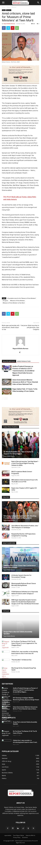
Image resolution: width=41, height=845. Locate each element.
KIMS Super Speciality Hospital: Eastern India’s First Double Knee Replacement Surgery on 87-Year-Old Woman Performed (25, 601)
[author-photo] (20, 346)
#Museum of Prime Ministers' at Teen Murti (14, 303)
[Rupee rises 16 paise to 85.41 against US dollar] (6, 490)
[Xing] (20, 352)
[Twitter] (8, 28)
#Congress (5, 300)
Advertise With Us (30, 835)
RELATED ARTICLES (9, 361)
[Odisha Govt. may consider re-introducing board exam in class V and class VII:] (6, 653)
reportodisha (7, 835)
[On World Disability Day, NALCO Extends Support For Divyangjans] (20, 444)
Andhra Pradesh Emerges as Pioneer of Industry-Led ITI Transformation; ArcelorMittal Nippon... (25, 690)
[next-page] (6, 398)
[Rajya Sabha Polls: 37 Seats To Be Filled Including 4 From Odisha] (6, 391)
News (8, 7)
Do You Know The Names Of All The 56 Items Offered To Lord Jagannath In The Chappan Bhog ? (24, 643)
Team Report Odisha (18, 835)
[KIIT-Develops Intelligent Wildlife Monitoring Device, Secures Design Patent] (6, 703)
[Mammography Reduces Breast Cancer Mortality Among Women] (6, 585)
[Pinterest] (12, 28)
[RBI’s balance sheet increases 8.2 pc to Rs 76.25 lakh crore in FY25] (6, 482)
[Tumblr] (28, 828)
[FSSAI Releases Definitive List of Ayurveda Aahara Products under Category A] (6, 593)
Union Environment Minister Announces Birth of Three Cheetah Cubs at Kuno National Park (25, 382)
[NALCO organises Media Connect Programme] (6, 473)
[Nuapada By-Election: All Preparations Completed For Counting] (6, 536)
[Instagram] (13, 828)
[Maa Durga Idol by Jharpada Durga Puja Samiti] (6, 673)
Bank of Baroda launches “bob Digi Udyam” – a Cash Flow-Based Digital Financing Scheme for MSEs (25, 463)
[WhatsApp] (17, 28)
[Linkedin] (18, 828)
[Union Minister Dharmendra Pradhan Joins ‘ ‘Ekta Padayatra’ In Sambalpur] (6, 527)
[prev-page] (3, 398)
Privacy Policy (16, 837)
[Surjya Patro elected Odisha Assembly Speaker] (20, 626)
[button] (3, 2)
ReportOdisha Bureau (9, 23)
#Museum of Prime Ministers (17, 300)
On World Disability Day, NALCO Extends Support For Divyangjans (18, 453)
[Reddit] (23, 828)
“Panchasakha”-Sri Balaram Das (21, 660)
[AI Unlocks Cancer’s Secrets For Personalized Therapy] (6, 577)
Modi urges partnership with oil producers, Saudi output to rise (10, 327)
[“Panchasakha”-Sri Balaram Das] (6, 663)
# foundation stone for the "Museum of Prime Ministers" (21, 298)
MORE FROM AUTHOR (24, 361)
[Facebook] (4, 28)
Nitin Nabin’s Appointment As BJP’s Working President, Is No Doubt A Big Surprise (20, 517)
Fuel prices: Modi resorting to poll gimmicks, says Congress (30, 327)
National (14, 7)
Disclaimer (25, 837)
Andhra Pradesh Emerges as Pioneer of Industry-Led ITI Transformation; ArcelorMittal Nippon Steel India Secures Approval (23, 370)
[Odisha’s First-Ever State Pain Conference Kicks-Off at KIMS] (20, 559)
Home (3, 7)
